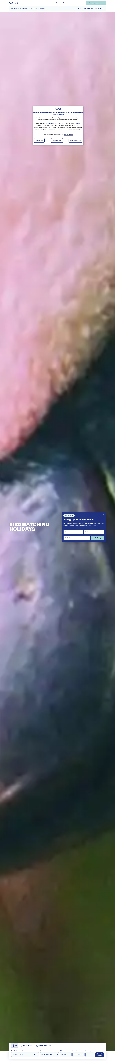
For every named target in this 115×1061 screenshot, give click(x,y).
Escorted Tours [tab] (44, 1046)
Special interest (33, 8)
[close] (103, 514)
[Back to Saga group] (14, 3)
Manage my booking (97, 3)
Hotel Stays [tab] (27, 1046)
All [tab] (16, 1046)
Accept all (39, 140)
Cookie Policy (68, 134)
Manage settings (75, 140)
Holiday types (24, 8)
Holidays (17, 8)
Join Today (97, 538)
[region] (58, 125)
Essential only (57, 140)
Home (12, 8)
